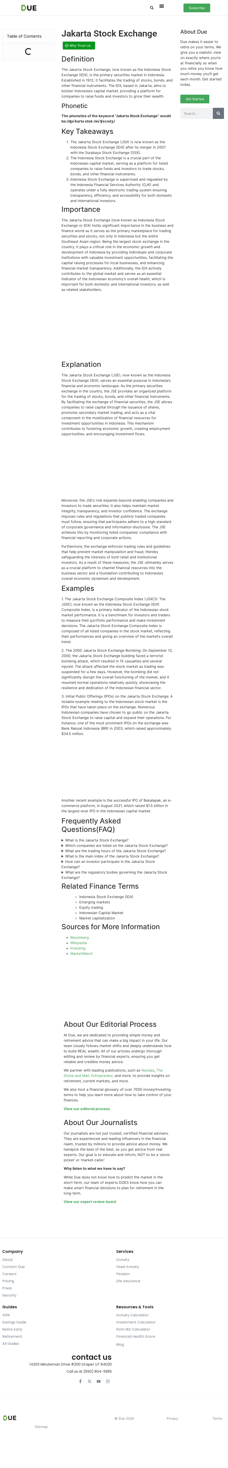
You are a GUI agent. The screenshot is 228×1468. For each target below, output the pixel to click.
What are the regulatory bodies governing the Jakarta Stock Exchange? (114, 875)
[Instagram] (108, 1381)
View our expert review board (90, 1201)
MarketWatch (81, 953)
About (7, 1259)
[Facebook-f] (80, 1381)
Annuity (122, 1259)
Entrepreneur (102, 1075)
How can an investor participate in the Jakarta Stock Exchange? (108, 864)
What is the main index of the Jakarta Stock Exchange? (112, 856)
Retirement (12, 1336)
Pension (123, 1273)
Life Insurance (128, 1281)
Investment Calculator (136, 1322)
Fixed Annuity (127, 1266)
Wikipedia (78, 943)
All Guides (10, 1343)
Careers (9, 1273)
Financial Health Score (135, 1336)
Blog (120, 1344)
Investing (78, 948)
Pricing (8, 1281)
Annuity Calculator (132, 1315)
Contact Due (13, 1266)
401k (6, 1315)
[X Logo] (90, 1381)
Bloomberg (79, 937)
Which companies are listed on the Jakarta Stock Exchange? (116, 845)
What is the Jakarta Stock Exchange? (96, 840)
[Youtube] (99, 1381)
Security (9, 1295)
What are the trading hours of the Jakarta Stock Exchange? (115, 851)
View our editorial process (87, 1109)
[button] (152, 8)
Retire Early (12, 1329)
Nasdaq (147, 1070)
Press (7, 1288)
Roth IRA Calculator (133, 1329)
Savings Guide (14, 1322)
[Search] (218, 113)
